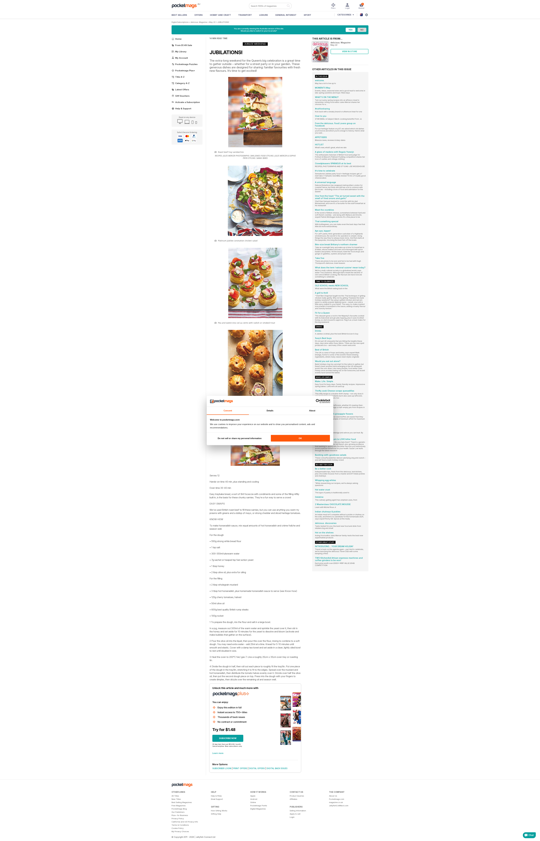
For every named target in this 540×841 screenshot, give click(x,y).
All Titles (175, 796)
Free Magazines (179, 805)
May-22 (212, 22)
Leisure (263, 15)
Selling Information (298, 810)
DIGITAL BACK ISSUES (277, 768)
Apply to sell (295, 814)
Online (253, 802)
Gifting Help (216, 814)
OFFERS (198, 15)
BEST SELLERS (179, 15)
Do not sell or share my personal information (240, 438)
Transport (245, 15)
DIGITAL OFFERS (257, 768)
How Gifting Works (219, 810)
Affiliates (293, 799)
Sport (307, 15)
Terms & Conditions (180, 825)
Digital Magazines (258, 809)
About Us (333, 796)
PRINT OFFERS (240, 768)
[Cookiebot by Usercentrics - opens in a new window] (318, 401)
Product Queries (297, 796)
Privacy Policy (178, 818)
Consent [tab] (228, 410)
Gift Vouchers (182, 96)
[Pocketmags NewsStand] (186, 5)
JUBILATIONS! (223, 22)
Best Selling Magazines (182, 802)
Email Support (217, 799)
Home (178, 39)
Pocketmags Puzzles (186, 64)
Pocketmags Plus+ (185, 70)
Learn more (217, 753)
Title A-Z (179, 77)
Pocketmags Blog (179, 809)
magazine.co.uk (336, 802)
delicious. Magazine (199, 22)
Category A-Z (182, 83)
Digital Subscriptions (180, 22)
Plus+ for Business (180, 815)
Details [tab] (270, 410)
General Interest (285, 15)
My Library (180, 51)
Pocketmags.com (336, 799)
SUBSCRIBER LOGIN (221, 768)
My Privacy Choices (180, 831)
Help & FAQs (216, 796)
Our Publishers (178, 812)
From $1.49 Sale (183, 45)
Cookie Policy (178, 828)
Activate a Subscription (187, 102)
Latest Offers (182, 89)
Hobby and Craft (220, 15)
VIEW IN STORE (349, 51)
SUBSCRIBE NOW (228, 738)
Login (292, 817)
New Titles (176, 799)
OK (300, 438)
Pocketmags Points (258, 805)
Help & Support (183, 108)
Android (253, 799)
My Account (181, 58)
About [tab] (312, 410)
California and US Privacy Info (185, 822)
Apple (252, 796)
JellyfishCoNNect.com (338, 805)
